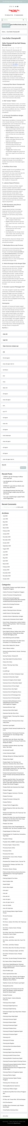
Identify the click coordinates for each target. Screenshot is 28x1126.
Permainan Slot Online (8, 854)
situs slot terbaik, (7, 905)
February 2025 (6, 567)
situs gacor (5, 890)
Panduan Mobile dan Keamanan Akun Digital (13, 787)
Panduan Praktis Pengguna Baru (10, 805)
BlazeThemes (17, 1123)
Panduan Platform (7, 802)
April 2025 (5, 561)
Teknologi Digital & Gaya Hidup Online (12, 1052)
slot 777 (5, 411)
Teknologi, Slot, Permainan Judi (10, 1082)
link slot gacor (6, 358)
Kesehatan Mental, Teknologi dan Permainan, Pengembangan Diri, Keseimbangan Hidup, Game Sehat (13, 734)
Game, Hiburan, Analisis (8, 648)
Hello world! (20, 507)
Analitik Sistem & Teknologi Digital (11, 613)
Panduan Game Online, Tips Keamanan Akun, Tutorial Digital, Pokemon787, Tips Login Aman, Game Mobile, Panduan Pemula (14, 768)
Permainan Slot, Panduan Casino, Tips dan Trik (14, 861)
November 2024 (6, 575)
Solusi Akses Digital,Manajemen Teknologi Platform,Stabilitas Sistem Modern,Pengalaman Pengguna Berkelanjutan (14, 966)
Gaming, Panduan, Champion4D (10, 656)
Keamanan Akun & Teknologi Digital (11, 698)
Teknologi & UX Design (8, 1040)
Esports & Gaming (7, 628)
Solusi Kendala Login (8, 970)
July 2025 (5, 552)
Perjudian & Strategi (7, 839)
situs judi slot (6, 896)
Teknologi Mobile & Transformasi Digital (12, 1058)
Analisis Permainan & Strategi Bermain (12, 595)
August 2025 (6, 549)
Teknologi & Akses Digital (9, 1002)
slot (4, 376)
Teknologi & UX (6, 1037)
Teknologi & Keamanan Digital (10, 1025)
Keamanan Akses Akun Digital (10, 689)
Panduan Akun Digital (8, 759)
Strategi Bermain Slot (8, 986)
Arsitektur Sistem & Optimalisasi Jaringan (13, 616)
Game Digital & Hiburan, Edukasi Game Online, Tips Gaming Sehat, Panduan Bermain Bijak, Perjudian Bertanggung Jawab (14, 633)
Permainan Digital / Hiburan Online (11, 845)
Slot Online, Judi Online (8, 937)
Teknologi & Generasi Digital (10, 1019)
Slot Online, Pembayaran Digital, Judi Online (13, 950)
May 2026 (5, 522)
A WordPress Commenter (9, 507)
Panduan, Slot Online (8, 823)
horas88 (5, 668)
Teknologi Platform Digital (9, 1075)
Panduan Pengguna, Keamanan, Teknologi (13, 793)
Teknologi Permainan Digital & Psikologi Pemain (14, 1061)
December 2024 (6, 573)
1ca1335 (5, 47)
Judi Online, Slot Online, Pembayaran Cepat (13, 674)
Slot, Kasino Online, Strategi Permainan (12, 961)
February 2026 (6, 531)
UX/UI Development (7, 1102)
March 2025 (6, 563)
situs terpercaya (7, 435)
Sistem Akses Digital (8, 887)
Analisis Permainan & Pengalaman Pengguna (13, 592)
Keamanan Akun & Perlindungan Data (12, 695)
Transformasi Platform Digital (10, 1088)
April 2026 (5, 525)
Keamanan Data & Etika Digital (10, 710)
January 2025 (6, 569)
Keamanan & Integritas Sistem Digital (12, 680)
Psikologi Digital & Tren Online (10, 878)
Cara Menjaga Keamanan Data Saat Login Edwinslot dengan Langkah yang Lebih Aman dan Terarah (12, 1)
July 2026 (5, 516)
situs (4, 381)
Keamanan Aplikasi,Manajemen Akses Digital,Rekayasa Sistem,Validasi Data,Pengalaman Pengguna (12, 702)
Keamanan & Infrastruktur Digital (10, 677)
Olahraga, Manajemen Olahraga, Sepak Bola (13, 756)
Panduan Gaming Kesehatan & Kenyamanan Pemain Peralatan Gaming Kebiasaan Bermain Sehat (14, 774)
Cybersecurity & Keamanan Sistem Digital (13, 619)
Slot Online (5, 925)
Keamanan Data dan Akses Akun (11, 713)
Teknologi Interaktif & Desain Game (11, 1055)
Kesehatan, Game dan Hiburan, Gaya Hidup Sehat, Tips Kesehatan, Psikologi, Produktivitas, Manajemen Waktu (14, 741)
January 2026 (6, 534)
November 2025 (6, 540)
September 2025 (7, 546)
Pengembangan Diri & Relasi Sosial (11, 831)
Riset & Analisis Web (8, 881)
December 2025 (6, 537)
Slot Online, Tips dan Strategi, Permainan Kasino (14, 958)
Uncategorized (6, 1096)
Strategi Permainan (7, 995)
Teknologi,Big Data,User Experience (11, 1085)
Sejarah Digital (6, 884)
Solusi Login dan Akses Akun (10, 973)
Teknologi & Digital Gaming (9, 1008)
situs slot (5, 423)
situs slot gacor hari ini (8, 364)
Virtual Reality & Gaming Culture (10, 1110)
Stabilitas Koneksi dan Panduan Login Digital (13, 983)
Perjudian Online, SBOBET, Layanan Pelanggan (14, 841)
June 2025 (5, 555)
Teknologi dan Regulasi (8, 1043)
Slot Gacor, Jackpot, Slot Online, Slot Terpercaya (14, 922)
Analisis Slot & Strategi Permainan (11, 604)
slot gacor (5, 393)
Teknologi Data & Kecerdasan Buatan (12, 1046)
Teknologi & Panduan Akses (9, 1028)
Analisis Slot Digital (7, 607)
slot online (5, 1116)
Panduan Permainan (7, 796)
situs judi (5, 893)
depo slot (5, 387)
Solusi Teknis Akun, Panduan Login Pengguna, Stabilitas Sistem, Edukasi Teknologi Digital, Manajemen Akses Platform (14, 978)
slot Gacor (5, 370)
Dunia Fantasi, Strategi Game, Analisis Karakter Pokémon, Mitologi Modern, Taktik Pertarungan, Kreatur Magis (14, 624)
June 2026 (5, 519)
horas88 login (6, 671)
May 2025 (5, 558)
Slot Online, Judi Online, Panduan (11, 944)
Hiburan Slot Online (7, 662)
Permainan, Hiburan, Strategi (10, 869)
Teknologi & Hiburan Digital (9, 1022)
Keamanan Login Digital (8, 725)
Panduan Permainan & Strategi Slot (11, 799)
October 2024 (6, 579)
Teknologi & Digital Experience (10, 1005)
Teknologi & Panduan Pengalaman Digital (13, 1031)
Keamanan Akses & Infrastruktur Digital (12, 683)
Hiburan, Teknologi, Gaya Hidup (10, 665)
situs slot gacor (6, 399)
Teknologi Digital (7, 1049)
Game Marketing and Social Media (11, 637)
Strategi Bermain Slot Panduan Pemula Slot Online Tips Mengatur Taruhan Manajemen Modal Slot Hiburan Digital (13, 990)
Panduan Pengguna (7, 790)
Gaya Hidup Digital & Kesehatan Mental (12, 659)
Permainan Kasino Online (9, 847)
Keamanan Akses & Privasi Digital (11, 686)
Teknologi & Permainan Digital (10, 1034)
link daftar (15, 64)
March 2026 (6, 528)
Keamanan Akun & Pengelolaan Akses (12, 692)
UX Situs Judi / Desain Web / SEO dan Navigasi (14, 1099)
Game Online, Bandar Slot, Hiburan (11, 645)
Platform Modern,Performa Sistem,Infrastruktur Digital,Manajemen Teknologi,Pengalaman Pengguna (14, 873)
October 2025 (6, 543)
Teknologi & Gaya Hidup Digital (10, 1016)
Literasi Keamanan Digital (9, 753)
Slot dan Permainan (7, 916)
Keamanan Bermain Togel (9, 707)
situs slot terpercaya (8, 908)
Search (4, 465)
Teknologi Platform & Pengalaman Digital (13, 1072)
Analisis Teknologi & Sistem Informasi (12, 610)
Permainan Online (7, 850)
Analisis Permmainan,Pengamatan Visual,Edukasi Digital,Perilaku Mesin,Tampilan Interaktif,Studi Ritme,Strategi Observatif (14, 599)
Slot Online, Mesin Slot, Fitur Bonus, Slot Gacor (14, 947)
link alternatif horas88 (8, 750)
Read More (4, 327)
